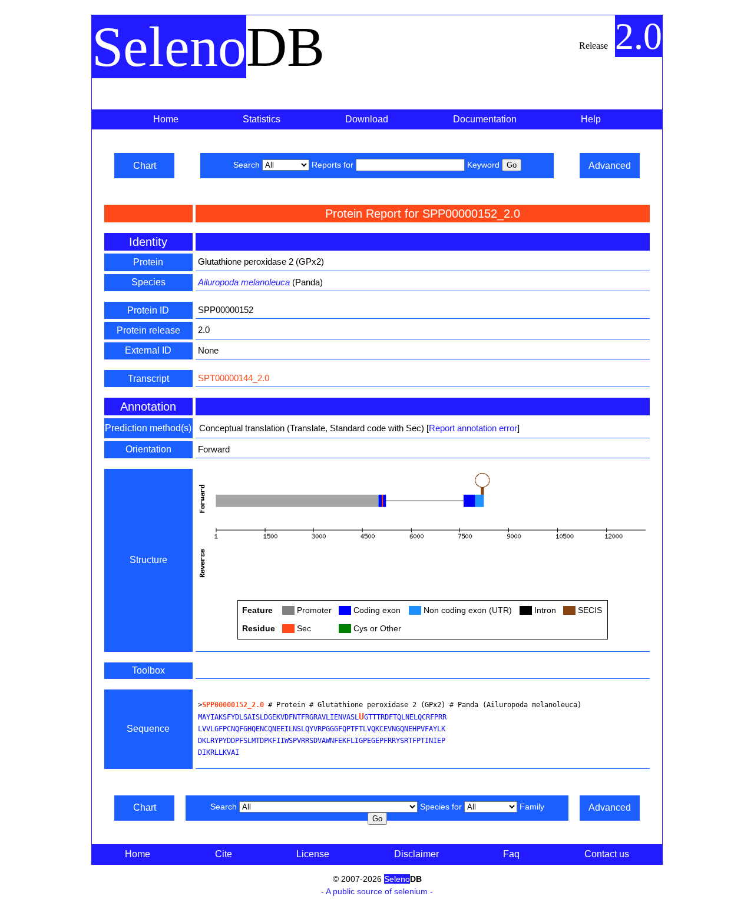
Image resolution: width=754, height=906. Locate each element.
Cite (223, 854)
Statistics (261, 119)
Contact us (606, 854)
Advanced (609, 166)
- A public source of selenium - (377, 891)
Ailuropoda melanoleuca (244, 282)
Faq (511, 854)
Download (366, 119)
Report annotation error (473, 428)
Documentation (485, 119)
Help (591, 119)
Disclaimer (416, 854)
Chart (144, 166)
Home (165, 119)
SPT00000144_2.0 (233, 378)
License (312, 854)
